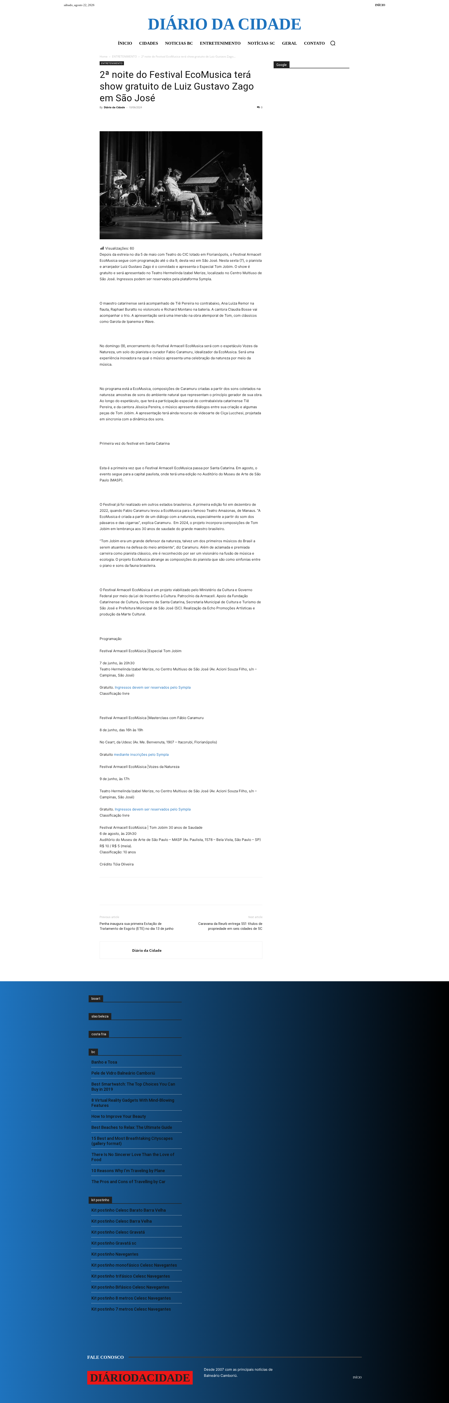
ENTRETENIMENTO (124, 56)
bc (93, 1052)
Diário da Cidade (114, 107)
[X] (115, 118)
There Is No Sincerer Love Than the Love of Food (132, 1157)
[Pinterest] (125, 118)
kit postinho (100, 1200)
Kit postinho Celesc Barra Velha (121, 1221)
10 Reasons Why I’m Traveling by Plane (128, 1170)
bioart (95, 998)
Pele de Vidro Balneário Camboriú (123, 1073)
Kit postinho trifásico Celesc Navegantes (130, 1276)
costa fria (98, 1034)
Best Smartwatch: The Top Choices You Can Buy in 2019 (133, 1087)
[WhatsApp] (136, 118)
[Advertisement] (311, 86)
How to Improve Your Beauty (118, 1116)
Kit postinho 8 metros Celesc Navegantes (131, 1298)
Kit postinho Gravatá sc (113, 1243)
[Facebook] (104, 118)
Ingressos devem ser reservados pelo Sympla (153, 687)
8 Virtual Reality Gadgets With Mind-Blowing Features (132, 1103)
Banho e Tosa (104, 1062)
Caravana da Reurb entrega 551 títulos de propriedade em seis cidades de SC (230, 926)
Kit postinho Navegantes (114, 1254)
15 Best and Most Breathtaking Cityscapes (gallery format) (132, 1141)
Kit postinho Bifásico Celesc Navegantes (130, 1287)
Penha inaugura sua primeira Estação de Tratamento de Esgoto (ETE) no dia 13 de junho (137, 926)
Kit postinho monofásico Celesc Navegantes (134, 1265)
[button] (332, 43)
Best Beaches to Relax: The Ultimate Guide (131, 1127)
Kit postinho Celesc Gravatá (118, 1232)
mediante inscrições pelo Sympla (141, 754)
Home (104, 56)
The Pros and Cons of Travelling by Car (128, 1181)
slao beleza (100, 1016)
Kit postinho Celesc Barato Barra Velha (128, 1210)
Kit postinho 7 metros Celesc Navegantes (131, 1309)
